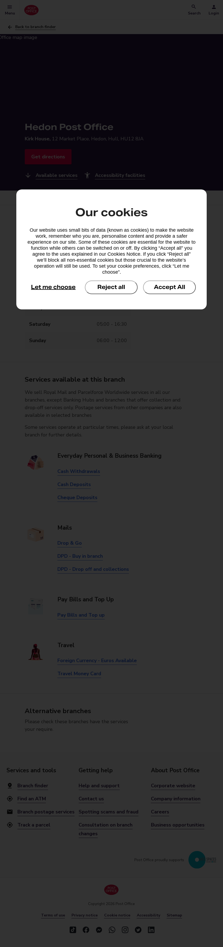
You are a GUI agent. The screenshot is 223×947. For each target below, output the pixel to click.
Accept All (169, 287)
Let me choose (53, 287)
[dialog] (111, 249)
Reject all (111, 287)
